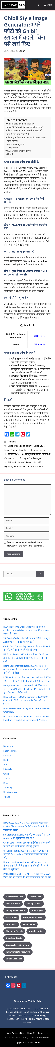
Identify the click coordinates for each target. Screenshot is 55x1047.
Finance (7, 755)
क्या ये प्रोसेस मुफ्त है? (16, 144)
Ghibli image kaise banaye (20, 446)
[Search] (40, 574)
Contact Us (43, 1033)
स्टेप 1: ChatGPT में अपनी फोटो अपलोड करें (24, 130)
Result (6, 783)
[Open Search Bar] (38, 5)
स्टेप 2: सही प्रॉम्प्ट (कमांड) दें (18, 134)
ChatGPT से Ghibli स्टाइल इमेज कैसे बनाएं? (25, 127)
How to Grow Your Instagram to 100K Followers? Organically (26, 710)
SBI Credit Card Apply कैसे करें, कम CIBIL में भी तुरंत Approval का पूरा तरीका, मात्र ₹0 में (26, 640)
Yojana (6, 797)
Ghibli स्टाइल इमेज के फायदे (19, 151)
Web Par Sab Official (15, 1033)
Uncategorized (10, 792)
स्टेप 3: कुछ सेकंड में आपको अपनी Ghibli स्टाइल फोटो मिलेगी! (26, 139)
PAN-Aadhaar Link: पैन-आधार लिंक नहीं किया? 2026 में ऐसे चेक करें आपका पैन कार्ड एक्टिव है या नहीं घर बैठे (27, 679)
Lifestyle (7, 769)
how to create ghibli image (32, 450)
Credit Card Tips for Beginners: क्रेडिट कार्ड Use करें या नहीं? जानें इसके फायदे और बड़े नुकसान (26, 648)
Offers (6, 774)
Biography (8, 746)
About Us (31, 1033)
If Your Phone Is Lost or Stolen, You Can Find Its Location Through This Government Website (26, 718)
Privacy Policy (22, 1037)
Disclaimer (9, 1037)
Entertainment (10, 751)
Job (5, 765)
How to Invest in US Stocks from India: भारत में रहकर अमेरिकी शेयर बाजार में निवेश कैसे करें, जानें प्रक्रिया (25, 700)
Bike (8, 778)
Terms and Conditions (40, 1037)
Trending (12, 442)
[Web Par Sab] (13, 5)
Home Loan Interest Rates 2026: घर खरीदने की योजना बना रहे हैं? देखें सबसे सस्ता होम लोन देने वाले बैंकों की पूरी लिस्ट (25, 669)
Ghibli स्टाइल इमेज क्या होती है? (20, 124)
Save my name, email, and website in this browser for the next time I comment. (26, 544)
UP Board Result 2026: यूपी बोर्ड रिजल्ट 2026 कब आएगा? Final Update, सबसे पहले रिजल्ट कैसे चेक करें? (25, 658)
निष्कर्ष (10, 154)
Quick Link (14, 148)
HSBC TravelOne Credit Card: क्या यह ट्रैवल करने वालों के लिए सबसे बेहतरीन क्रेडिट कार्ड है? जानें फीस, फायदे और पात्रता (26, 630)
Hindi (5, 760)
